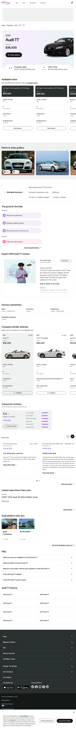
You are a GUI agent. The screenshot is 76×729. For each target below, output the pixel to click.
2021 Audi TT (7, 612)
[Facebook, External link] (36, 686)
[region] (38, 719)
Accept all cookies (65, 721)
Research (33, 3)
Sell (24, 3)
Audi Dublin (25, 531)
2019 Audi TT (44, 594)
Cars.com (13, 720)
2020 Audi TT (7, 620)
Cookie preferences (47, 721)
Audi (16, 25)
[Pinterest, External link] (47, 686)
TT (20, 25)
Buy (17, 3)
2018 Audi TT (44, 603)
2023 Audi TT (7, 594)
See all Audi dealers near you (62, 545)
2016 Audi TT (44, 620)
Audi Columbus (7, 532)
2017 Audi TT (44, 612)
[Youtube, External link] (40, 686)
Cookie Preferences (7, 709)
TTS (57, 284)
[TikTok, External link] (32, 686)
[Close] (74, 712)
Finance (43, 3)
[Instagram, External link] (43, 686)
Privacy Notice (5, 700)
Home (3, 25)
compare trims (32, 83)
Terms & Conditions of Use (9, 696)
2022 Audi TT (7, 603)
